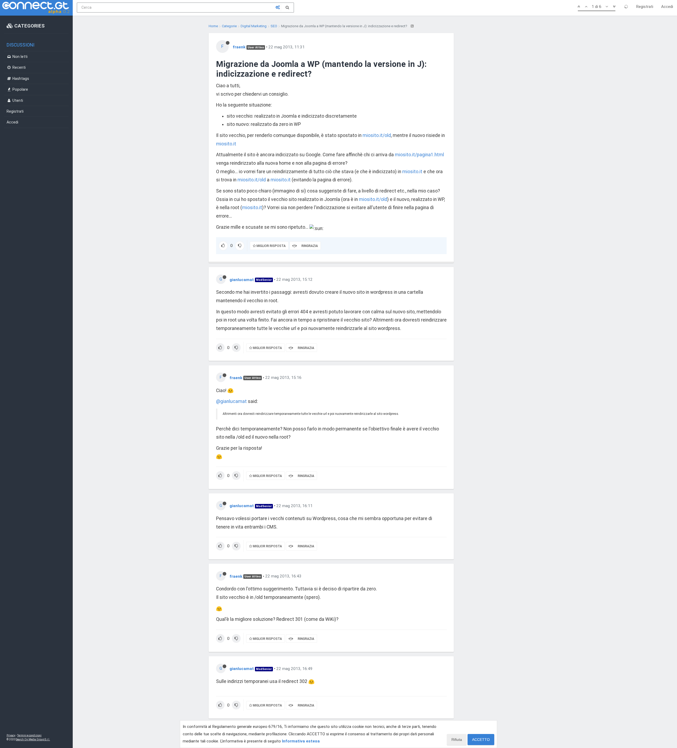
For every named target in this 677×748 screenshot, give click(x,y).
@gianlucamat (231, 401)
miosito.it (226, 143)
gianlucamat (242, 279)
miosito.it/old (377, 135)
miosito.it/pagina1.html (419, 154)
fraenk (239, 47)
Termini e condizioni (29, 735)
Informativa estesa (301, 741)
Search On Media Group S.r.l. (33, 739)
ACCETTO (481, 739)
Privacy (11, 735)
